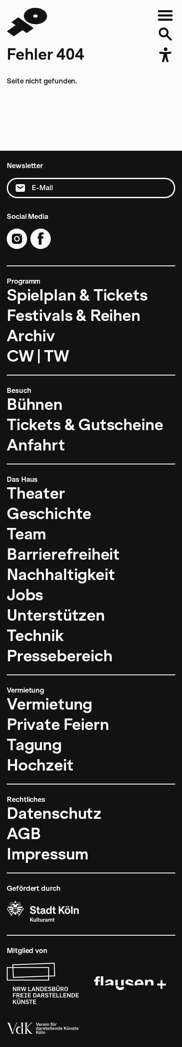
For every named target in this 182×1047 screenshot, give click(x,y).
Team (26, 533)
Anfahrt (36, 444)
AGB (24, 833)
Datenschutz (54, 813)
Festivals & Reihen (74, 315)
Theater (36, 493)
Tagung (34, 744)
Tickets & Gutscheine (85, 424)
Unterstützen (56, 615)
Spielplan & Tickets (77, 295)
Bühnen (35, 404)
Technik (35, 635)
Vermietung (49, 704)
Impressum (47, 853)
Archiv (31, 335)
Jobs (25, 594)
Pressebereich (60, 655)
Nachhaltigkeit (61, 574)
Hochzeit (40, 765)
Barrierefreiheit (63, 554)
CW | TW (38, 356)
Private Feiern (58, 724)
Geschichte (49, 513)
